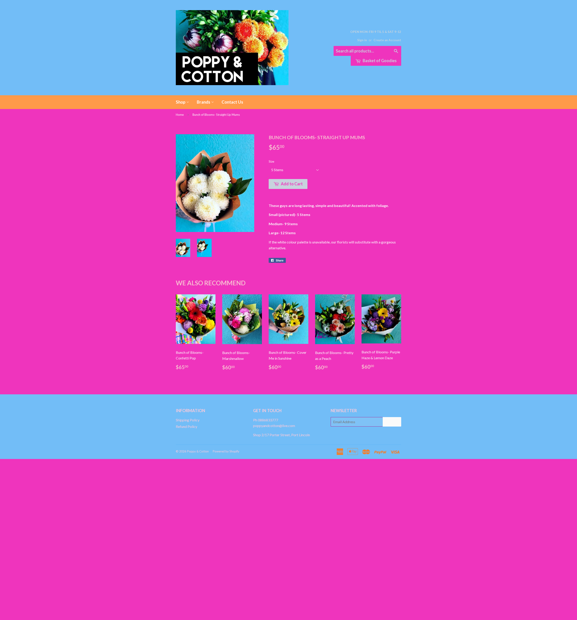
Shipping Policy (187, 420)
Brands (204, 101)
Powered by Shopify (226, 451)
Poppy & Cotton (198, 451)
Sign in (362, 40)
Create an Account (387, 40)
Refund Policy (186, 426)
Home (180, 114)
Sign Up (392, 422)
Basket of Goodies (379, 60)
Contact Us (232, 101)
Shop (181, 101)
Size (271, 161)
